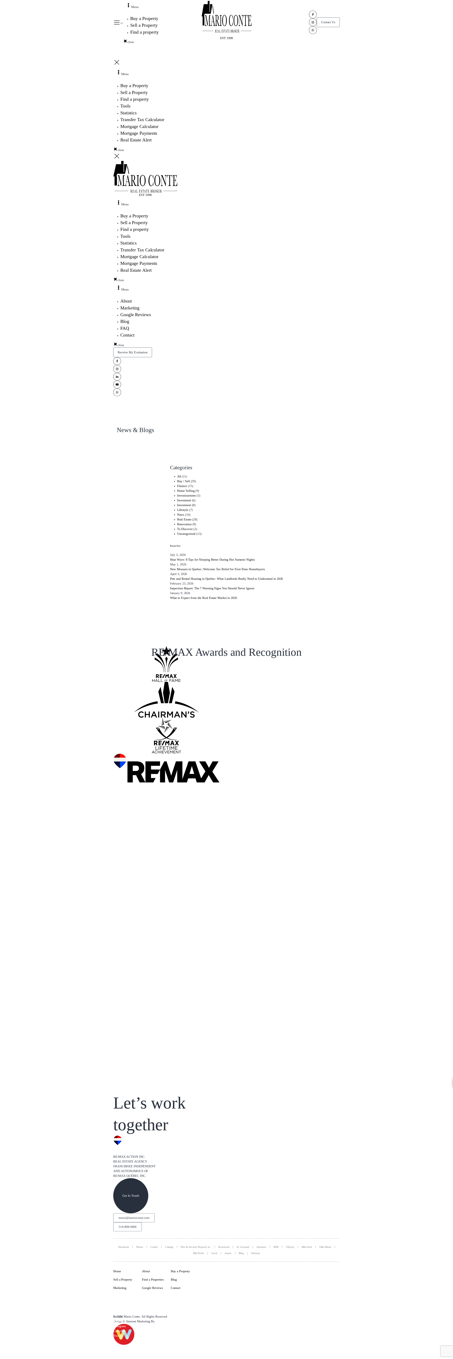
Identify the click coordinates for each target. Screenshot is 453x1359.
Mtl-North (198, 1253)
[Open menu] (121, 23)
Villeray (290, 1247)
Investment (184, 500)
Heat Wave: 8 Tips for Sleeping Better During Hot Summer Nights (212, 559)
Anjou (228, 1253)
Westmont (123, 1247)
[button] (116, 22)
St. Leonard (243, 1247)
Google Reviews (152, 1287)
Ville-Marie (325, 1247)
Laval (214, 1253)
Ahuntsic (261, 1247)
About (146, 1271)
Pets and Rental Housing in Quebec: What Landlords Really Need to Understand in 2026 (226, 578)
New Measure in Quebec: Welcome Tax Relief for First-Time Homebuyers (217, 569)
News (180, 514)
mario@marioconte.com (134, 1217)
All (179, 476)
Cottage (169, 1247)
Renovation (184, 524)
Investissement (186, 495)
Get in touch (130, 1195)
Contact (175, 1287)
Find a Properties (153, 1279)
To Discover (185, 529)
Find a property (144, 32)
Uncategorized (186, 533)
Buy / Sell (183, 481)
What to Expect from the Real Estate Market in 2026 (203, 598)
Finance (182, 486)
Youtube (118, 1335)
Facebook (119, 1321)
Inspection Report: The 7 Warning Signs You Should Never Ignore (212, 588)
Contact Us (328, 22)
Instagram (119, 1326)
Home (117, 1271)
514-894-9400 (127, 1226)
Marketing (119, 1287)
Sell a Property (144, 25)
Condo (154, 1247)
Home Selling (186, 490)
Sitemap (255, 1253)
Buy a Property (144, 18)
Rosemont (223, 1247)
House (139, 1247)
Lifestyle (182, 510)
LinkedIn (119, 1330)
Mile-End (307, 1247)
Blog (241, 1253)
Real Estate (184, 519)
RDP (276, 1247)
